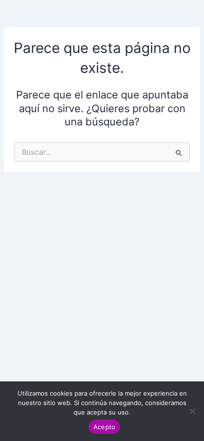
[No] (192, 411)
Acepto (104, 427)
